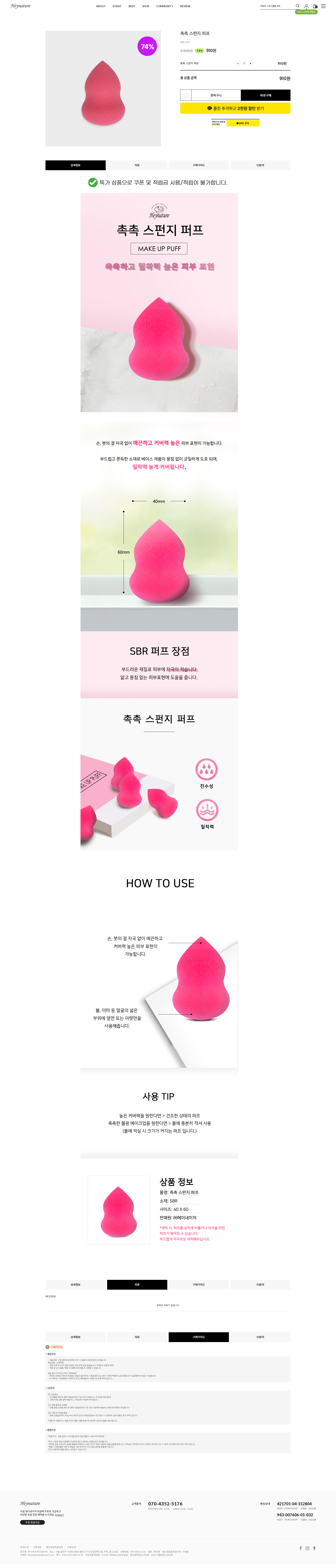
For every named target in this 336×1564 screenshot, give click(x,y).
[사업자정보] (122, 1555)
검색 (298, 6)
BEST (132, 6)
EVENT (117, 6)
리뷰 (137, 165)
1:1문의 (260, 165)
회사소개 (24, 1547)
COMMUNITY (164, 6)
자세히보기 (59, 1515)
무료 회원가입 (32, 1522)
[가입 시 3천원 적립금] (306, 6)
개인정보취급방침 (54, 1547)
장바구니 (216, 95)
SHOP (145, 6)
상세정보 (75, 165)
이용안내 (71, 1547)
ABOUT (101, 6)
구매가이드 (199, 165)
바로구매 (265, 95)
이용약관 (37, 1547)
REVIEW (185, 6)
